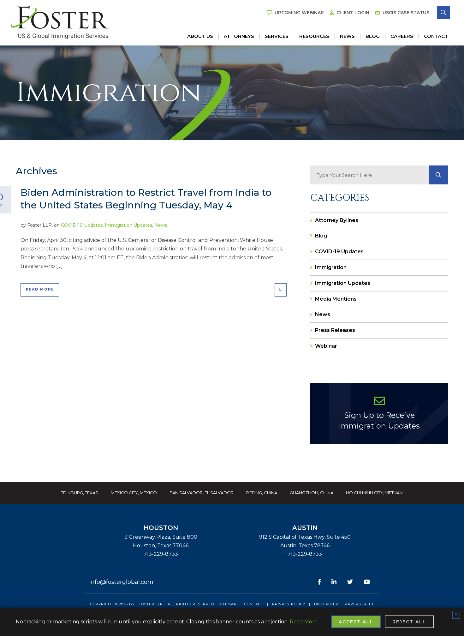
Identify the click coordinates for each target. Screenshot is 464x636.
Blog (373, 36)
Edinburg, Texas (79, 492)
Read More (40, 289)
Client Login (352, 12)
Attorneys (239, 36)
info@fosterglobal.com (121, 582)
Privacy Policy (288, 604)
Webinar (326, 346)
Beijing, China (261, 492)
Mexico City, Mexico (134, 492)
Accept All (356, 622)
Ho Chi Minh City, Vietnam (374, 492)
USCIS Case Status (405, 12)
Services (277, 36)
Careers (401, 36)
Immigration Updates (128, 225)
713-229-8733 (161, 554)
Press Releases (335, 330)
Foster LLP (151, 604)
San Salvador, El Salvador (202, 492)
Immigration (331, 267)
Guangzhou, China (311, 492)
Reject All (409, 622)
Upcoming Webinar (298, 12)
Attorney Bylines (336, 220)
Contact (436, 36)
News (347, 36)
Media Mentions (336, 299)
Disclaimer (326, 604)
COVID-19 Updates (82, 225)
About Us (200, 36)
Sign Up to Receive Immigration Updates (379, 420)
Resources (314, 36)
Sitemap (228, 604)
